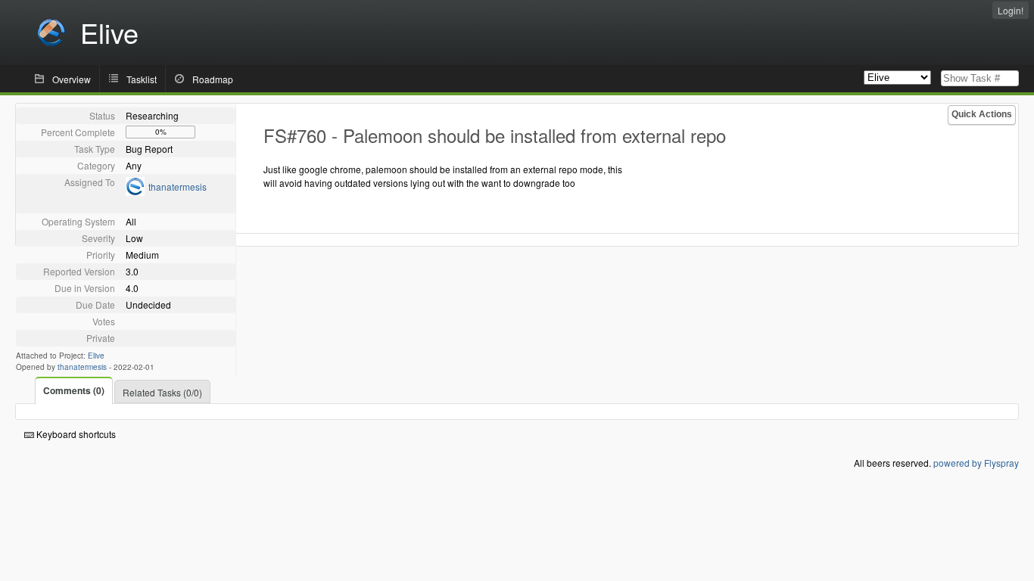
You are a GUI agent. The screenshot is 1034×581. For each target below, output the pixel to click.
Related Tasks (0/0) (162, 392)
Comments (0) (73, 390)
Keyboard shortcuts (75, 433)
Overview (71, 79)
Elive (96, 355)
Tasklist (141, 79)
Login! (1010, 10)
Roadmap (212, 79)
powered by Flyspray (976, 462)
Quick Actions (981, 114)
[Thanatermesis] (135, 191)
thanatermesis (177, 186)
